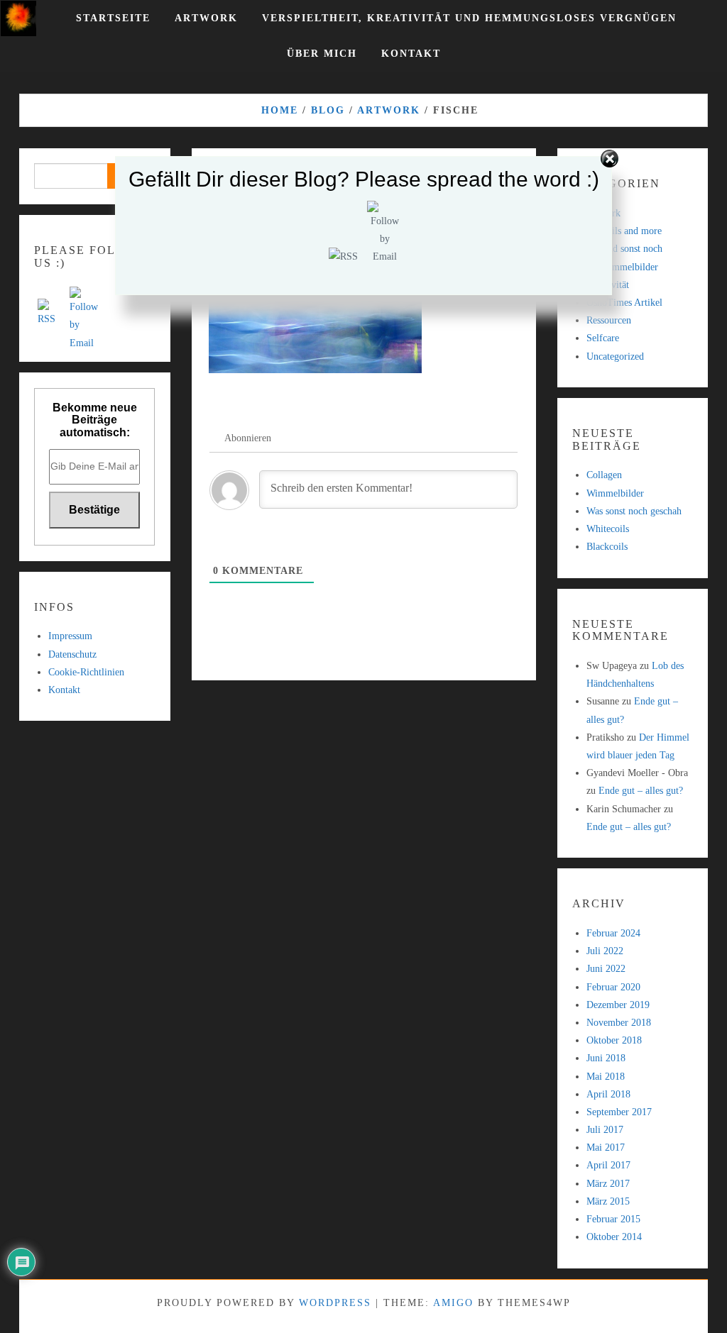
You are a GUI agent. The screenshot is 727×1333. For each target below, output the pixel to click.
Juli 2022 (604, 951)
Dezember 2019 (618, 1005)
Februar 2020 (613, 987)
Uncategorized (615, 356)
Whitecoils (607, 529)
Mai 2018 (605, 1076)
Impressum (70, 636)
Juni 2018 (605, 1058)
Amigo (453, 1303)
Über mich (322, 53)
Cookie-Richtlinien (86, 672)
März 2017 (608, 1183)
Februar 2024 (613, 933)
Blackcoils (607, 546)
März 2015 (608, 1201)
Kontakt (411, 53)
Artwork (206, 18)
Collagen (604, 475)
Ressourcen (608, 320)
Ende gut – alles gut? (640, 790)
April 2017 (608, 1165)
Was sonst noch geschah (634, 511)
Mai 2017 (605, 1147)
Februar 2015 (613, 1219)
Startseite (113, 18)
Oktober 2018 (614, 1040)
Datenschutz (72, 654)
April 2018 (608, 1094)
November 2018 (618, 1022)
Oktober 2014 (614, 1237)
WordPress (335, 1303)
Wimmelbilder (615, 493)
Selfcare (602, 338)
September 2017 (619, 1112)
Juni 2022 (605, 968)
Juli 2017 (604, 1129)
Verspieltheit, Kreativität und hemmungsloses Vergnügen (469, 18)
